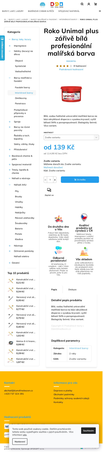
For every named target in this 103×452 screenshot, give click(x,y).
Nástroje (18, 245)
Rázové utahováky (24, 218)
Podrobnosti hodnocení (71, 69)
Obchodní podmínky (64, 394)
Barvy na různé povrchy (22, 129)
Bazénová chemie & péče (22, 157)
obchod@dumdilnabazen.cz (18, 390)
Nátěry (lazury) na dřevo (23, 53)
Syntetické (20, 66)
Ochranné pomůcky (24, 251)
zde (25, 434)
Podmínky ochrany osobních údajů (71, 398)
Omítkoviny (21, 98)
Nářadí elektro (21, 256)
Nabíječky (20, 212)
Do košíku (81, 179)
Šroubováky (21, 223)
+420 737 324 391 (14, 393)
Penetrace (20, 103)
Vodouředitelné (23, 71)
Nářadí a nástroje (21, 178)
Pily (17, 191)
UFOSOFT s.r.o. (37, 449)
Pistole (18, 234)
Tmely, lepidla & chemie (20, 171)
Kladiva (19, 239)
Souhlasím (88, 430)
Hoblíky (19, 207)
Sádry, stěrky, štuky (24, 144)
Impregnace (20, 45)
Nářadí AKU (20, 184)
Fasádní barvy (22, 87)
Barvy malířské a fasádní (23, 79)
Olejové (19, 60)
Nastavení (20, 441)
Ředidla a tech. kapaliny (22, 137)
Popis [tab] (54, 289)
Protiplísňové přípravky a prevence (21, 113)
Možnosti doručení (53, 167)
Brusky (18, 196)
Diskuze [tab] (72, 289)
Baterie (19, 228)
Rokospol (71, 61)
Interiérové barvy (24, 92)
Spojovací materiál (22, 164)
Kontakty (58, 402)
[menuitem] (13, 11)
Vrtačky (19, 201)
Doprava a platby (63, 390)
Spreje (17, 121)
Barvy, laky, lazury (21, 39)
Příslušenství (20, 149)
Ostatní (16, 262)
